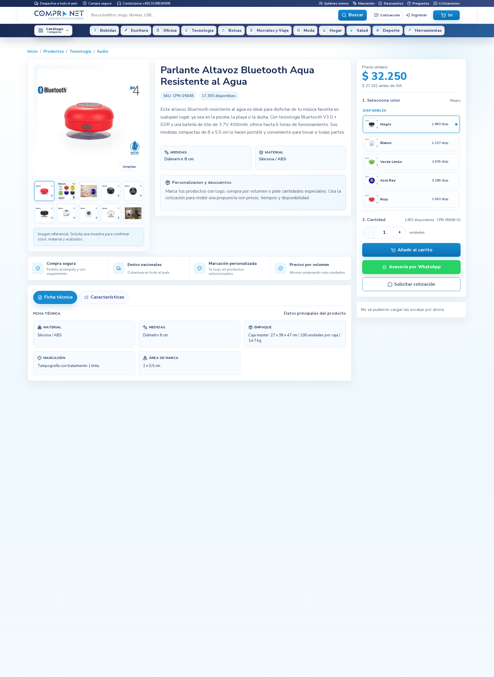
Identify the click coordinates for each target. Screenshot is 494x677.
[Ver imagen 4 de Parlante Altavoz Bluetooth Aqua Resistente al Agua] (111, 191)
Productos (53, 51)
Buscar (355, 15)
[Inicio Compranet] (59, 15)
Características (107, 297)
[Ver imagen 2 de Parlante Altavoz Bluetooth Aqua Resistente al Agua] (67, 191)
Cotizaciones (449, 3)
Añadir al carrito (415, 250)
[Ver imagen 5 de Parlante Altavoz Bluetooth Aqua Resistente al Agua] (133, 191)
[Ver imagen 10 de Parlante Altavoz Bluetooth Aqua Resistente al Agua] (133, 213)
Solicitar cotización (414, 284)
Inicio (32, 51)
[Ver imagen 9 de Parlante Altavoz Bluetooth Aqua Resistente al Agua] (111, 213)
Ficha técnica (58, 297)
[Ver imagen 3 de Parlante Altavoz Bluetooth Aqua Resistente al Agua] (89, 191)
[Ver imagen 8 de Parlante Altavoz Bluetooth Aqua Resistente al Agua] (89, 213)
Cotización (390, 14)
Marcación (366, 3)
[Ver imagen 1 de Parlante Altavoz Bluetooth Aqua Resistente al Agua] (44, 191)
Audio (102, 51)
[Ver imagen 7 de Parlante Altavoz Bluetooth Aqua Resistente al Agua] (67, 213)
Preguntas (421, 3)
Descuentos (393, 3)
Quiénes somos (336, 3)
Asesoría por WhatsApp (415, 267)
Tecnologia (80, 51)
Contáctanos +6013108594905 (147, 3)
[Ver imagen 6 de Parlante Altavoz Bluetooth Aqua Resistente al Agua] (44, 213)
